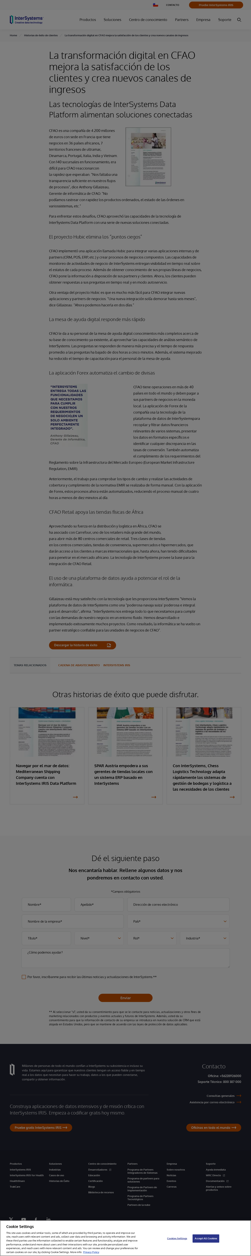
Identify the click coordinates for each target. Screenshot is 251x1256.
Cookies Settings (177, 1238)
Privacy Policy (91, 1251)
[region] (125, 1238)
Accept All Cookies (206, 1238)
